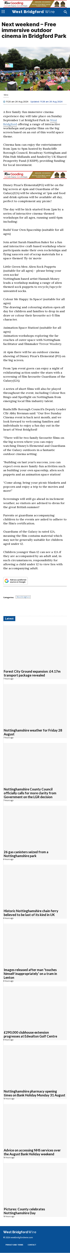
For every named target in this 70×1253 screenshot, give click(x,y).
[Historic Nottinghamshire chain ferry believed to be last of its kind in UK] (35, 885)
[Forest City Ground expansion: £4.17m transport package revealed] (35, 645)
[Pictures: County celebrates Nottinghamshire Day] (35, 1183)
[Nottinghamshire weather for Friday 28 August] (35, 704)
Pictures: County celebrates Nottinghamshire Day (24, 1211)
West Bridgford (23, 597)
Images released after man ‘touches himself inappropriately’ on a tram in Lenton (30, 973)
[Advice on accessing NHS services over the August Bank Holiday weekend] (35, 1124)
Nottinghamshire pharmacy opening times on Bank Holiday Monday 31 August (34, 1093)
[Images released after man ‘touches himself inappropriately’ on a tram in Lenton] (35, 944)
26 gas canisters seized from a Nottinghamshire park (26, 854)
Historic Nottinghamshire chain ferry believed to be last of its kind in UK (31, 913)
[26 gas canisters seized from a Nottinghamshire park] (35, 826)
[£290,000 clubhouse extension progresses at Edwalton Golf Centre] (35, 1006)
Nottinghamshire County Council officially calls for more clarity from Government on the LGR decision (30, 793)
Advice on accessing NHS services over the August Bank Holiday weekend (32, 1152)
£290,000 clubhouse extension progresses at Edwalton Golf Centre (30, 1034)
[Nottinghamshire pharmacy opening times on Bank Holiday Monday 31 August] (35, 1065)
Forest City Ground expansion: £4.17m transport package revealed (32, 673)
